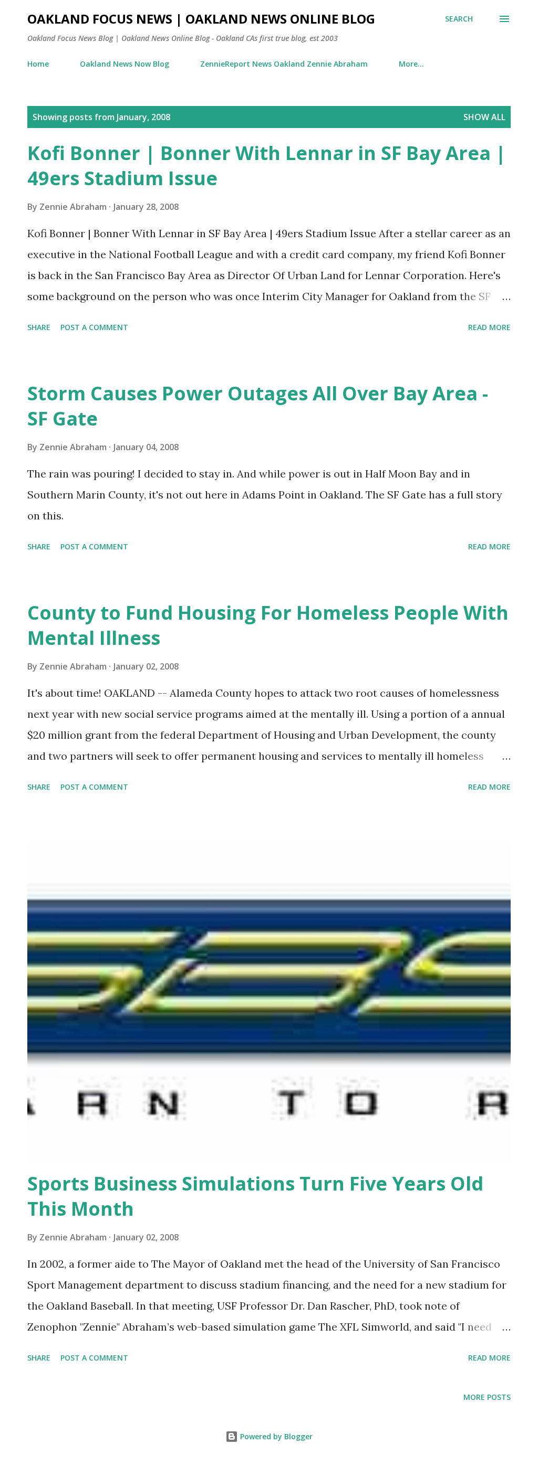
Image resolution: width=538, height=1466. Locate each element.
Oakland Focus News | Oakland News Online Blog (201, 18)
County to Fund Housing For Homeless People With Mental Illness (268, 625)
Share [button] (38, 327)
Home (38, 64)
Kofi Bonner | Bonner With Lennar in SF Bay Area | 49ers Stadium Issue (266, 165)
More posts (487, 1397)
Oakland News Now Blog (124, 64)
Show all (484, 117)
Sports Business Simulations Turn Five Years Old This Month (255, 1196)
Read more (489, 327)
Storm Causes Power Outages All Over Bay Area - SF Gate (257, 405)
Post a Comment (94, 327)
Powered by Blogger (275, 1436)
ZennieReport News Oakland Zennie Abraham (284, 64)
